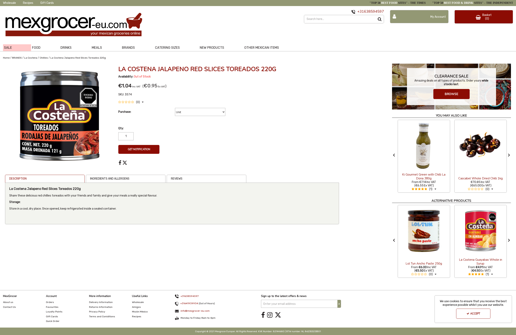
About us (8, 302)
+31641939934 (189, 303)
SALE (8, 48)
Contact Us (9, 307)
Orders (50, 302)
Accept (475, 313)
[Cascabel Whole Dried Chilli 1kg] (481, 146)
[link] (120, 163)
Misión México (140, 311)
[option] (58, 117)
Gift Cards (47, 3)
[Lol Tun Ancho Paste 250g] (424, 231)
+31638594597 (190, 296)
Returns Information (100, 307)
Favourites (52, 307)
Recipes (28, 3)
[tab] (125, 179)
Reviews (176, 178)
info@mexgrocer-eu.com (195, 310)
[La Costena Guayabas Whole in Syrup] (481, 231)
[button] (131, 102)
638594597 (374, 11)
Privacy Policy (97, 311)
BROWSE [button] (451, 94)
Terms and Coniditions (102, 316)
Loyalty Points (54, 311)
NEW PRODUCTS (212, 48)
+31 (360, 11)
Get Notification (139, 149)
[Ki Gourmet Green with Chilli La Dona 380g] (424, 146)
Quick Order (52, 321)
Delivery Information (101, 302)
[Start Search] (380, 19)
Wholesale (9, 3)
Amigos (136, 307)
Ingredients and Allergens (109, 178)
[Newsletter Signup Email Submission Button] (339, 304)
